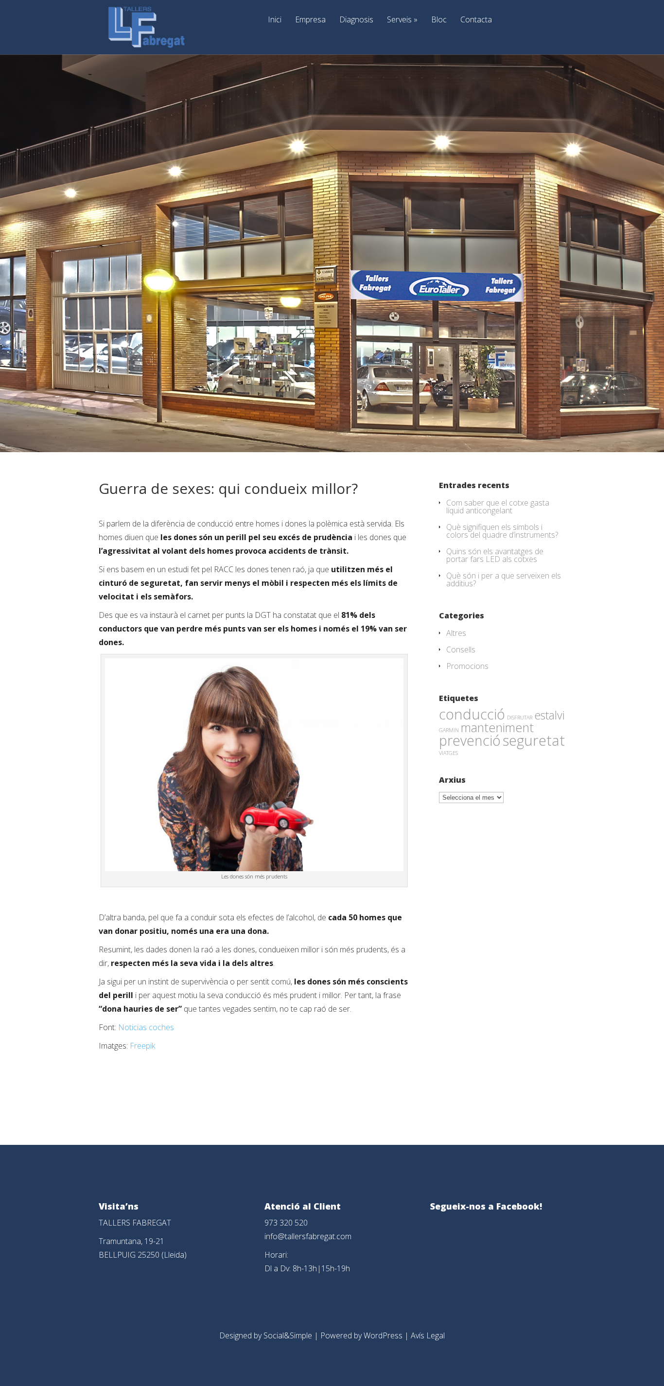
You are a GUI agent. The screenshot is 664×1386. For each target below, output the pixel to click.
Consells (460, 649)
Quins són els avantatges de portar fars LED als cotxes (494, 555)
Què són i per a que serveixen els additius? (503, 579)
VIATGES (448, 753)
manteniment (497, 727)
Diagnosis (356, 20)
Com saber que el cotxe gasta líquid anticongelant (497, 506)
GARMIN (449, 730)
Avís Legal (428, 1335)
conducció (472, 713)
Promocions (467, 666)
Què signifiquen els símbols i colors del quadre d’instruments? (502, 531)
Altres (456, 633)
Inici (274, 20)
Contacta (476, 20)
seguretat (534, 740)
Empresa (310, 20)
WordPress (383, 1335)
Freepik (142, 1045)
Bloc (439, 20)
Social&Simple (287, 1335)
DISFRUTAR (519, 717)
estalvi (549, 715)
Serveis (402, 20)
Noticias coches (146, 1027)
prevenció (470, 740)
